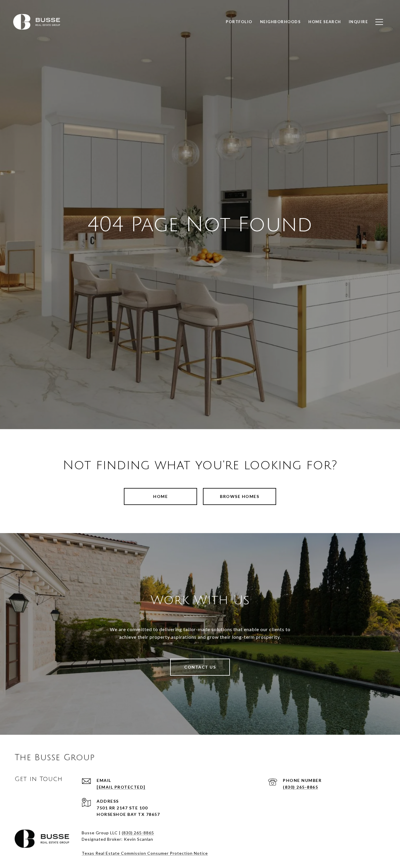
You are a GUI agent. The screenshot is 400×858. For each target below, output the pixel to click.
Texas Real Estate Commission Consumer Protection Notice (145, 853)
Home (160, 496)
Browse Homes (239, 496)
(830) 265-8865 (300, 787)
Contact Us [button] (200, 667)
